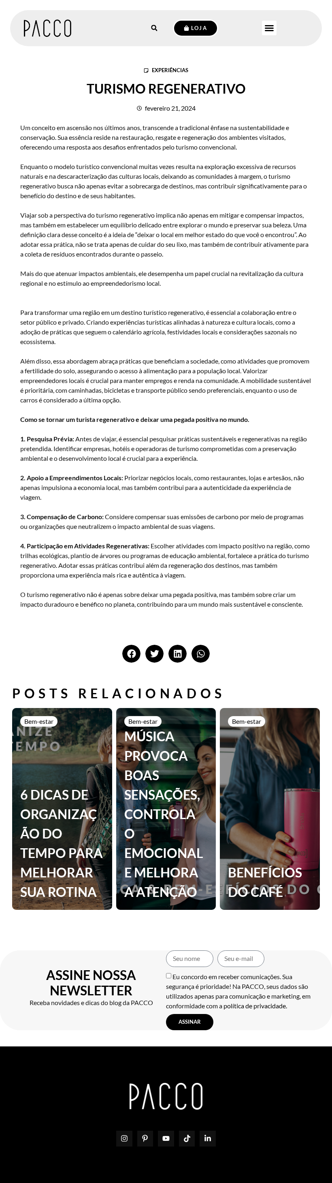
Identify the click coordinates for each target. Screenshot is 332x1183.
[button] (269, 28)
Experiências (170, 70)
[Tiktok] (187, 1139)
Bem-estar (38, 721)
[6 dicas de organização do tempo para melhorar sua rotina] (62, 809)
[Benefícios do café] (270, 809)
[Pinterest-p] (145, 1139)
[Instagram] (124, 1139)
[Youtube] (166, 1139)
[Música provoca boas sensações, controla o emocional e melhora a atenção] (166, 809)
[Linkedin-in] (208, 1139)
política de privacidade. (255, 1006)
